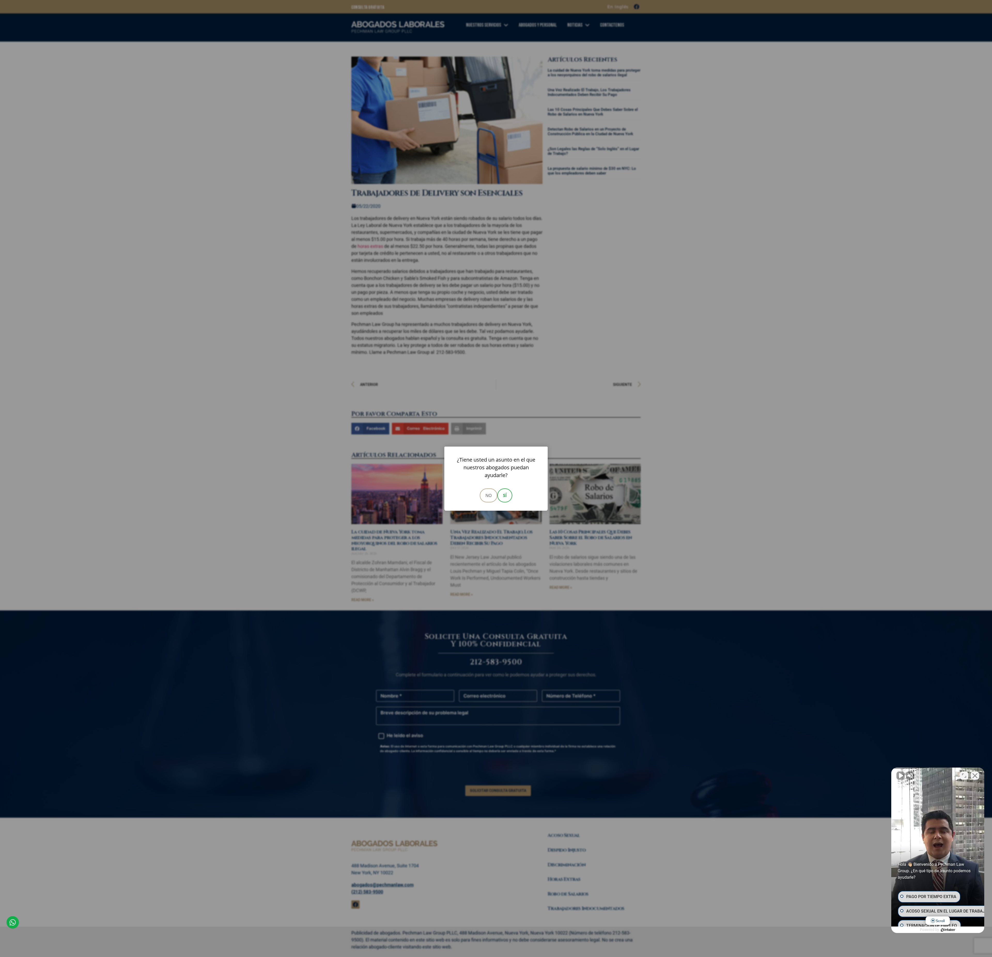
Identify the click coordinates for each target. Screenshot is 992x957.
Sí (505, 495)
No (488, 495)
